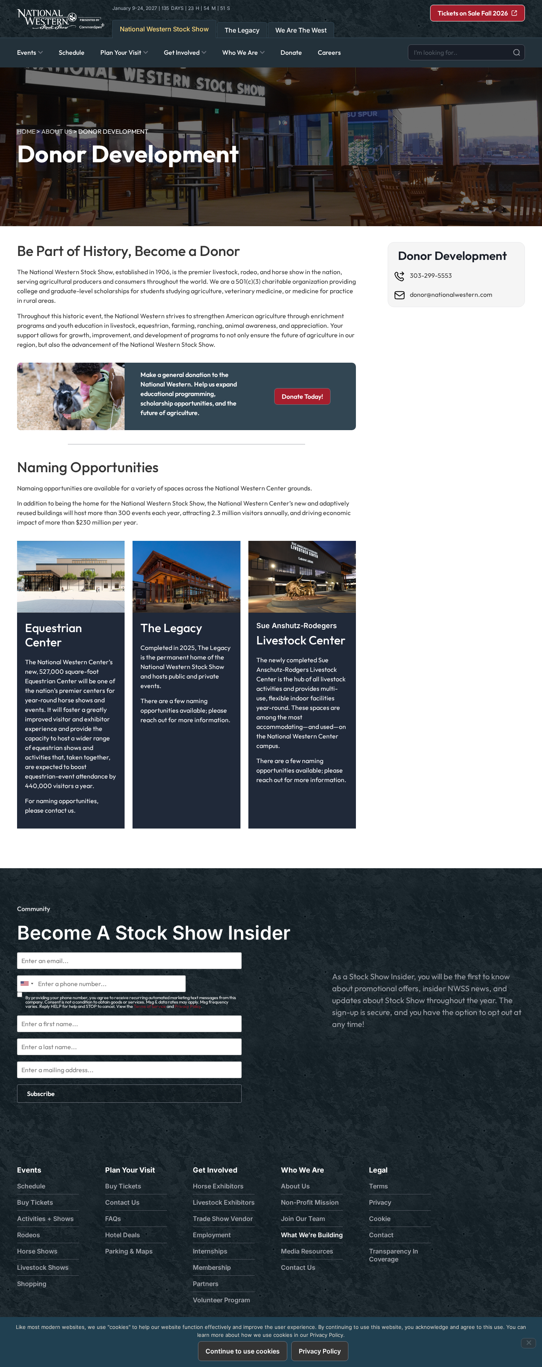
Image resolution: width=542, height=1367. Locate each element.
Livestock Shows (43, 1267)
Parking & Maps (129, 1251)
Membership (212, 1267)
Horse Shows (37, 1251)
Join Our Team (303, 1219)
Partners (206, 1284)
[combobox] (466, 52)
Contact (381, 1235)
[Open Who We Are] (262, 52)
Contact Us (122, 1202)
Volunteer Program (221, 1300)
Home (26, 131)
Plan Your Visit (130, 1170)
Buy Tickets (35, 1202)
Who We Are (302, 1170)
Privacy (380, 1202)
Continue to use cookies (243, 1351)
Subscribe (41, 1094)
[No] (528, 1343)
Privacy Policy (188, 1006)
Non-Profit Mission (310, 1202)
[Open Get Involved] (204, 52)
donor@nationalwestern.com (451, 294)
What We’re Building (312, 1235)
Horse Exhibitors (218, 1186)
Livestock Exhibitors (224, 1202)
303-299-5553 (431, 275)
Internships (210, 1251)
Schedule (31, 1186)
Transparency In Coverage (393, 1255)
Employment (212, 1235)
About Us (56, 131)
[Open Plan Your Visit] (145, 52)
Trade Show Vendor (223, 1219)
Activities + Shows (45, 1219)
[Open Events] (40, 52)
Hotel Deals (122, 1235)
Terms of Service (150, 1006)
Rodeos (28, 1235)
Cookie (379, 1219)
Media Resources (307, 1251)
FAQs (113, 1219)
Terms (378, 1186)
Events (29, 1170)
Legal (378, 1170)
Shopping (31, 1284)
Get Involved (215, 1170)
